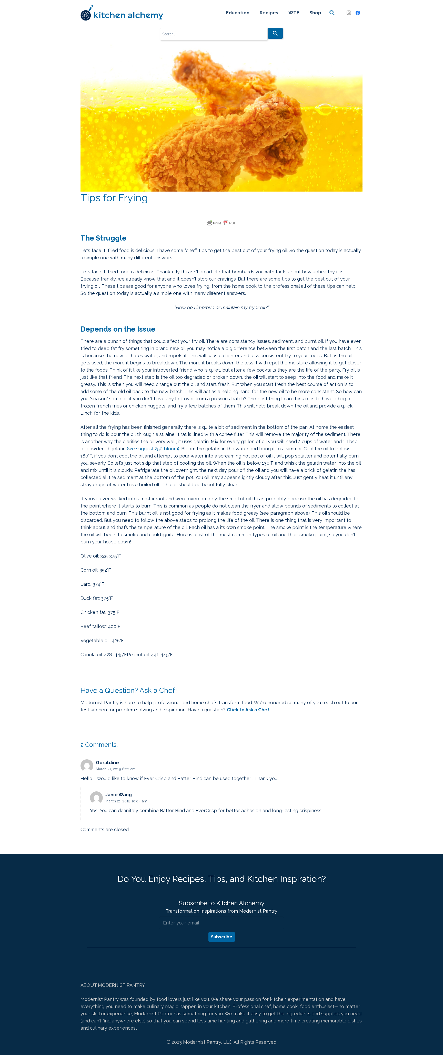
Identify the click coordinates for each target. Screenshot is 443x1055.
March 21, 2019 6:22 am (116, 769)
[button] (332, 12)
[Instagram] (348, 12)
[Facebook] (358, 12)
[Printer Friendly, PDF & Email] (221, 223)
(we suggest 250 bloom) (153, 448)
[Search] (275, 33)
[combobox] (214, 34)
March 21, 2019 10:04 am (126, 801)
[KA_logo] (121, 13)
